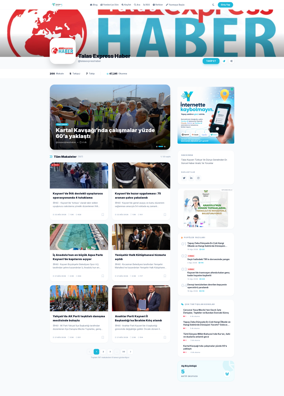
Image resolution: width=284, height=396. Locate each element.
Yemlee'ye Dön (111, 4)
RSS (148, 4)
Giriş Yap (225, 4)
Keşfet (127, 4)
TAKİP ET (211, 61)
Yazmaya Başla (176, 4)
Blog (95, 4)
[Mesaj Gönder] (224, 61)
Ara (138, 4)
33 (123, 351)
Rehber (159, 4)
